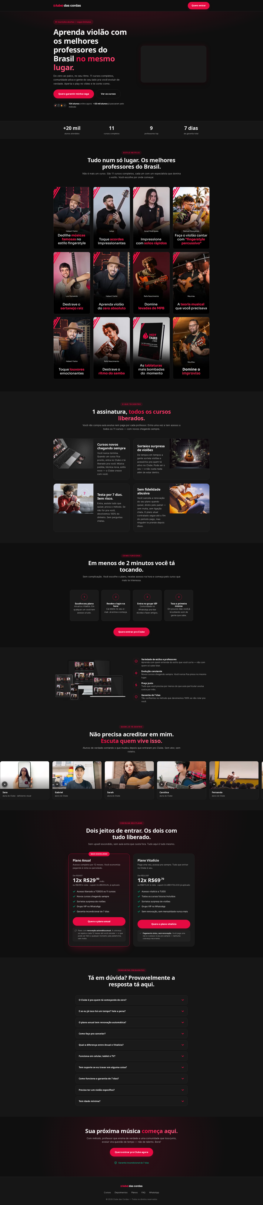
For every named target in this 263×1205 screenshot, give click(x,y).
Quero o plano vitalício (163, 924)
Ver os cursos (108, 93)
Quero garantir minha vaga (73, 93)
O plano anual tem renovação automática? (102, 1022)
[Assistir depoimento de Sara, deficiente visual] (24, 775)
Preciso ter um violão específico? (97, 1089)
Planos (134, 1192)
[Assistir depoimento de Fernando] (233, 775)
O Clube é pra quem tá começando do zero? (102, 999)
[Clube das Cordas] (67, 5)
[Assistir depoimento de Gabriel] (77, 775)
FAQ (143, 1192)
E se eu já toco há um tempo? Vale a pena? (102, 1011)
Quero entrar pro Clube (131, 631)
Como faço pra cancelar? (92, 1033)
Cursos (107, 1192)
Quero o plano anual (99, 921)
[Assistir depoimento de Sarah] (129, 775)
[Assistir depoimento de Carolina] (181, 775)
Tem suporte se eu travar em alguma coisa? (103, 1067)
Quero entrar (199, 5)
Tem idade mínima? (89, 1101)
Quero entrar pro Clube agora (131, 1152)
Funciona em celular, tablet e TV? (97, 1056)
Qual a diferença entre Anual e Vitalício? (101, 1044)
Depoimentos (121, 1192)
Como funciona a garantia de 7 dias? (99, 1078)
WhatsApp (154, 1192)
